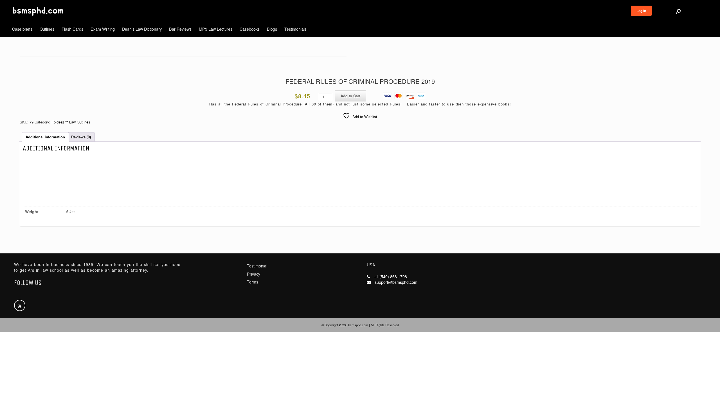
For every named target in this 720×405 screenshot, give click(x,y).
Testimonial (257, 266)
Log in (641, 10)
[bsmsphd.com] (38, 11)
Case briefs (22, 29)
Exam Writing (103, 29)
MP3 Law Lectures (215, 29)
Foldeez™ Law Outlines (70, 122)
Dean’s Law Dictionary (142, 29)
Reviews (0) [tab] (81, 137)
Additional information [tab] (45, 137)
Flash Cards (72, 29)
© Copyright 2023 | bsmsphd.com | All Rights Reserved (360, 325)
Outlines (47, 29)
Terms (252, 282)
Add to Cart (350, 95)
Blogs (272, 29)
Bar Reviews (180, 29)
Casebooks (250, 29)
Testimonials (295, 29)
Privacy (253, 274)
